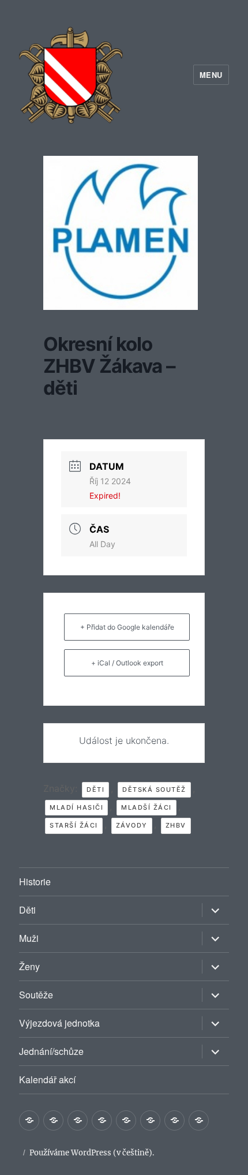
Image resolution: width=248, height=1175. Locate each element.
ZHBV (176, 825)
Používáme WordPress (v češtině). (91, 1153)
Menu (211, 74)
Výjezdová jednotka (59, 1023)
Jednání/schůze (51, 1051)
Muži (29, 938)
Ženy (29, 966)
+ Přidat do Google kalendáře (127, 627)
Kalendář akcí (47, 1079)
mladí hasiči (76, 807)
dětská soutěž (154, 789)
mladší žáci (146, 807)
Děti (27, 909)
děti (95, 789)
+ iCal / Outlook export (127, 662)
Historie (35, 881)
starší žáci (74, 825)
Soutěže (36, 994)
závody (132, 825)
